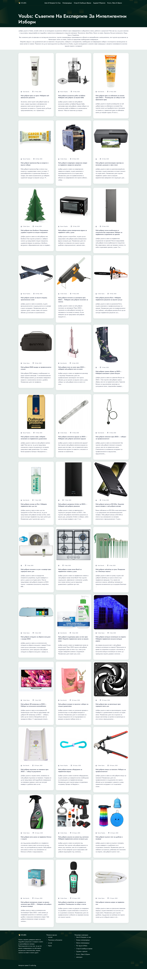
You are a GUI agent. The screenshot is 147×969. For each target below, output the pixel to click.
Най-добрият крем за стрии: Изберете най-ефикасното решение (35, 97)
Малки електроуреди (82, 943)
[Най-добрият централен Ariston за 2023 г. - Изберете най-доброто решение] (73, 479)
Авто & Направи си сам (52, 3)
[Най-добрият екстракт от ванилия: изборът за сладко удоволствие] (73, 679)
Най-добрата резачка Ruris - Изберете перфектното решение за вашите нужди (109, 299)
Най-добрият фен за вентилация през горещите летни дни (108, 705)
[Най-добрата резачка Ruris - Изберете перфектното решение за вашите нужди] (111, 273)
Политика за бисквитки (55, 940)
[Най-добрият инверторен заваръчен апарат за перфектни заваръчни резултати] (73, 138)
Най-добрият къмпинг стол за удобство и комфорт (109, 838)
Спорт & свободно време (82, 3)
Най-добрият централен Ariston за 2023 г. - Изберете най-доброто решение (72, 505)
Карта (50, 946)
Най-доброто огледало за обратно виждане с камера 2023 (35, 638)
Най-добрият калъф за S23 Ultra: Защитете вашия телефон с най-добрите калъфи (110, 505)
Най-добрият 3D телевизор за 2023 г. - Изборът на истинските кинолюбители (34, 705)
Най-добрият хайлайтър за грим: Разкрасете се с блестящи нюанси (110, 570)
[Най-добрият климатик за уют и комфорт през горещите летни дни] (36, 545)
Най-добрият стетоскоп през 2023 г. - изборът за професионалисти (111, 438)
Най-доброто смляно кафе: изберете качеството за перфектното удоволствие (34, 438)
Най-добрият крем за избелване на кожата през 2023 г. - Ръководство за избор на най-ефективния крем (110, 98)
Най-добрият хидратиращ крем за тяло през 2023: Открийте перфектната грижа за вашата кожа (73, 639)
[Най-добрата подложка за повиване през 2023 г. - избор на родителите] (36, 745)
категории (79, 957)
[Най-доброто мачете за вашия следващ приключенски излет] (36, 273)
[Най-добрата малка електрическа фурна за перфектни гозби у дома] (73, 206)
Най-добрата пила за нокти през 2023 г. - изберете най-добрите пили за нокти (72, 368)
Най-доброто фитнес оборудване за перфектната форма (70, 770)
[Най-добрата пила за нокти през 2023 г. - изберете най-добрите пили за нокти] (73, 342)
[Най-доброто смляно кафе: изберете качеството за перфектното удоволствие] (36, 412)
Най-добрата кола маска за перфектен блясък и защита (36, 838)
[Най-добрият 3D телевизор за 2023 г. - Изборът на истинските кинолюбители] (36, 679)
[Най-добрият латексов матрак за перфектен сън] (111, 877)
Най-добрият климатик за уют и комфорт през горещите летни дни (36, 570)
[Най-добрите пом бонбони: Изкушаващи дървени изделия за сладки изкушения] (36, 206)
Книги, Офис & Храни (114, 3)
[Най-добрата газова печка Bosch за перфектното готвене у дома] (73, 545)
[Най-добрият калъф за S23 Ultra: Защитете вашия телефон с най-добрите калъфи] (111, 479)
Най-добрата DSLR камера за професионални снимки (36, 368)
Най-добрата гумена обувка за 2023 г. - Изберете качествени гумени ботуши (109, 372)
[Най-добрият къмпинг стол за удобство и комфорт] (111, 812)
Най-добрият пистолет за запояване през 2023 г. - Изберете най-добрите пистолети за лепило (73, 300)
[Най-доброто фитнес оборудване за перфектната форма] (73, 745)
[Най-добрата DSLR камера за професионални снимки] (36, 342)
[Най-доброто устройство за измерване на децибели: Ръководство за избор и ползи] (73, 877)
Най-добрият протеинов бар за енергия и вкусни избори (34, 164)
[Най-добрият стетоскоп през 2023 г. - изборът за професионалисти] (111, 412)
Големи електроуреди (83, 940)
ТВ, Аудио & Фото (81, 946)
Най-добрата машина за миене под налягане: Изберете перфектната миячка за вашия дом (73, 838)
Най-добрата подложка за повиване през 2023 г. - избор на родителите (34, 770)
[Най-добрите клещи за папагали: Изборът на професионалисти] (111, 745)
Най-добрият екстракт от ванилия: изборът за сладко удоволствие (73, 705)
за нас (50, 943)
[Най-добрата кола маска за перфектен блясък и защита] (36, 812)
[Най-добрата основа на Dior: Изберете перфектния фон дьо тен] (36, 479)
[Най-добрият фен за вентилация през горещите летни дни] (111, 679)
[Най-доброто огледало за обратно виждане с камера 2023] (36, 612)
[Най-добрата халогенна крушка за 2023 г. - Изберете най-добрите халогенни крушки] (73, 412)
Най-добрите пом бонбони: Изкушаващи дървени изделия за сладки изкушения (34, 231)
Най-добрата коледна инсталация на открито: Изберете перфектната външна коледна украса (111, 639)
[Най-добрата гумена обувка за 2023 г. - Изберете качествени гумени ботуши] (106, 344)
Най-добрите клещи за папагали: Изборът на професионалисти (111, 770)
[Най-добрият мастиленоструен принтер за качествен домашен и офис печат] (111, 138)
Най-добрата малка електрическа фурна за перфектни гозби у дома (72, 231)
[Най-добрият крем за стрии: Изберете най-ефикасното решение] (36, 71)
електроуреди (67, 3)
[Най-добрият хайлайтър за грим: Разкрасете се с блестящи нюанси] (111, 545)
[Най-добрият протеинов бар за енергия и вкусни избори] (36, 138)
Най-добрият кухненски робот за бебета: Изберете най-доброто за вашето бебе (71, 97)
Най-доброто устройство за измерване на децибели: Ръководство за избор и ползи (72, 903)
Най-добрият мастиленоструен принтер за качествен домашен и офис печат (110, 164)
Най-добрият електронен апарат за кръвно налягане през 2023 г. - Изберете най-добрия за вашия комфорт (36, 904)
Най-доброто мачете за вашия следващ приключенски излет (34, 299)
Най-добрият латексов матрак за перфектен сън (110, 903)
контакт (50, 937)
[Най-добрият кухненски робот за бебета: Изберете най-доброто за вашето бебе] (73, 71)
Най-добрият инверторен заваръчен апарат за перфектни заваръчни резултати (72, 164)
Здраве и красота (99, 3)
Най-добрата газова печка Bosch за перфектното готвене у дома (70, 570)
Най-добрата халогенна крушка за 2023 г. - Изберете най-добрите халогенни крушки (72, 438)
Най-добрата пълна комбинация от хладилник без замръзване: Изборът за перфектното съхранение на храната (109, 232)
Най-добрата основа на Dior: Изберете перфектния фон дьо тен (34, 505)
